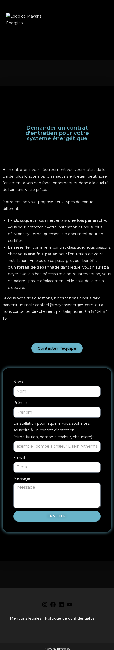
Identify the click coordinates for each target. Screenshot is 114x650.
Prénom (21, 402)
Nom (18, 382)
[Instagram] (45, 606)
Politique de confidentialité (70, 618)
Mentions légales (25, 618)
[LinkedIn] (61, 606)
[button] (104, 20)
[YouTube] (69, 606)
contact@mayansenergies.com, (64, 304)
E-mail (19, 457)
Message (21, 478)
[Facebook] (53, 606)
